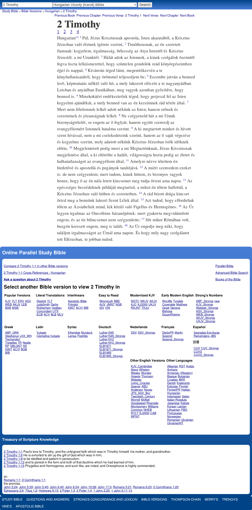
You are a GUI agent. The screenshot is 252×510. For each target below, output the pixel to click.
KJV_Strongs (204, 304)
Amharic (172, 369)
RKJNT (136, 307)
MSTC (135, 301)
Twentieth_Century (143, 396)
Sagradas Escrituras (207, 332)
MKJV (144, 301)
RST (182, 366)
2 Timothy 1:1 (13, 451)
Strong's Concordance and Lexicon (105, 499)
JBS (213, 336)
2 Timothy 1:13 (14, 462)
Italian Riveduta (177, 399)
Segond (167, 336)
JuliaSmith (43, 304)
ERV (21, 301)
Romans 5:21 (122, 487)
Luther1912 (106, 339)
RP (7, 346)
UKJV (152, 304)
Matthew (181, 304)
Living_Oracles (140, 383)
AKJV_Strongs (205, 318)
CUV (197, 348)
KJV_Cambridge (141, 366)
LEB (24, 304)
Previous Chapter (89, 15)
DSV (134, 332)
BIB (86, 307)
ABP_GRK (12, 332)
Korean (171, 406)
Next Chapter (169, 15)
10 (70, 147)
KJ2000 (142, 304)
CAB (153, 413)
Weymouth (106, 301)
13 (184, 180)
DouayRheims (171, 314)
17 (142, 219)
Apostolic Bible (30, 506)
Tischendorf (12, 339)
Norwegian (174, 416)
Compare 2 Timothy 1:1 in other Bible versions (36, 266)
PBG (184, 409)
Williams (153, 406)
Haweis (135, 376)
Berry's (211, 499)
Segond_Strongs (172, 339)
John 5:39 (26, 487)
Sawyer (136, 386)
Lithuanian (173, 409)
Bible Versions (31, 11)
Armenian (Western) (180, 373)
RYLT (134, 413)
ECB (40, 314)
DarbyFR (168, 332)
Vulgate (41, 332)
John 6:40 (57, 487)
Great (165, 307)
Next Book (187, 15)
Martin (179, 332)
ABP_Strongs (204, 301)
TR (20, 342)
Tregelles (11, 342)
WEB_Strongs (205, 314)
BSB (8, 307)
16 (180, 206)
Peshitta (82, 336)
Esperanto (183, 383)
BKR (182, 379)
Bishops (167, 311)
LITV (56, 311)
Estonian (172, 386)
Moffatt (145, 399)
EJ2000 (144, 413)
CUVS (198, 351)
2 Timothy (70, 11)
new (217, 301)
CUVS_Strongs (203, 355)
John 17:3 (104, 487)
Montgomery (139, 406)
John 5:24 (11, 487)
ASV (28, 301)
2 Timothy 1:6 (13, 455)
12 (141, 167)
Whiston (144, 369)
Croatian (172, 379)
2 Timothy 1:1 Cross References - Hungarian (35, 272)
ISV (101, 307)
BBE (117, 301)
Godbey (57, 307)
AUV (102, 304)
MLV (60, 314)
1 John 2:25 (101, 490)
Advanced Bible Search (231, 272)
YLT (14, 301)
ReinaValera (201, 336)
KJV (8, 301)
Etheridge (74, 332)
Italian (185, 396)
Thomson (147, 376)
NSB (119, 304)
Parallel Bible (224, 266)
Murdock (87, 332)
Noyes (148, 389)
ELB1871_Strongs (111, 349)
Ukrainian (187, 419)
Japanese (173, 403)
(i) (77, 37)
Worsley (146, 373)
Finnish (183, 386)
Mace (134, 369)
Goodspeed (138, 403)
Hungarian (52, 11)
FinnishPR (173, 389)
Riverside (152, 403)
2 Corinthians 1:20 (166, 487)
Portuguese (174, 413)
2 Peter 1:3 (67, 490)
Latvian (181, 406)
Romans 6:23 (142, 487)
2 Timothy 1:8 (13, 458)
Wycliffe (167, 301)
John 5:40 (41, 487)
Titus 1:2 (31, 490)
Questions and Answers (47, 499)
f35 (25, 346)
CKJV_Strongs (205, 321)
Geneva (175, 307)
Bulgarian (184, 376)
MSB (15, 307)
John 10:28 (88, 487)
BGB (24, 349)
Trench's (230, 499)
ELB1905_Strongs (111, 356)
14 (140, 193)
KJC (134, 304)
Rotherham (44, 307)
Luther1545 (106, 332)
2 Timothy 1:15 (14, 465)
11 (127, 160)
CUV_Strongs (210, 348)
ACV (47, 314)
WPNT (135, 416)
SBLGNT (16, 346)
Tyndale (178, 301)
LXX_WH (26, 336)
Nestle (27, 342)
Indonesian (174, 396)
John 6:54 (72, 487)
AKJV (16, 304)
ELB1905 (105, 352)
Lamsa (72, 336)
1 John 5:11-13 (121, 490)
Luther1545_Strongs (112, 336)
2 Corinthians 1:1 (34, 480)
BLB (53, 314)
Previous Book (65, 15)
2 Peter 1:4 (84, 490)
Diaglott (41, 301)
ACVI (79, 307)
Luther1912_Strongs (112, 342)
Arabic (190, 366)
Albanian (172, 366)
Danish (171, 383)
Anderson (137, 389)
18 (126, 225)
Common (137, 409)
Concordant (44, 311)
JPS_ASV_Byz (140, 393)
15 (142, 199)
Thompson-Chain (186, 499)
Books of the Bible (228, 279)
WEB (8, 304)
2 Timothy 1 (133, 15)
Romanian (173, 419)
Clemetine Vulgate (48, 336)
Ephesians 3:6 (14, 490)
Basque (172, 376)
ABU (145, 386)
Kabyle (185, 403)
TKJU (145, 307)
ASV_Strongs (204, 311)
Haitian (185, 389)
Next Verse (150, 15)
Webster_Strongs (207, 307)
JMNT (111, 304)
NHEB (148, 409)
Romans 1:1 (12, 480)
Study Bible (10, 11)
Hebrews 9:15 (48, 490)
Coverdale (168, 304)
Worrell (135, 399)
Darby (54, 304)
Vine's (7, 506)
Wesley (135, 373)
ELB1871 (105, 346)
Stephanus (12, 336)
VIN (107, 307)
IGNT (71, 307)
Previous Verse (113, 15)
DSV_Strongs (146, 332)
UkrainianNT (175, 423)
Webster (136, 379)
